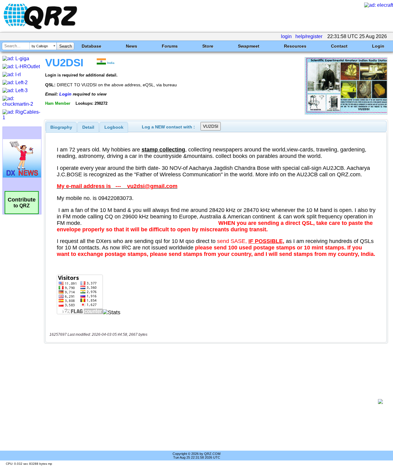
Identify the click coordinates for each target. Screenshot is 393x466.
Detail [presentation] (88, 127)
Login (378, 46)
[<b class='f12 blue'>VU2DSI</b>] (346, 113)
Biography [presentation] (61, 127)
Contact (339, 46)
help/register (308, 36)
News (131, 46)
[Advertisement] (213, 401)
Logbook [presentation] (113, 127)
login (286, 36)
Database (91, 46)
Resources (295, 46)
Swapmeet (248, 46)
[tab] (61, 127)
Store (207, 46)
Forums (170, 46)
